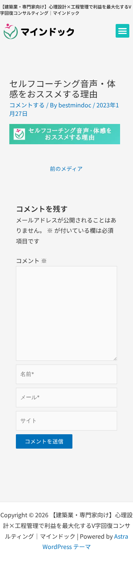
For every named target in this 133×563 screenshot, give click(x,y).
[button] (123, 31)
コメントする (27, 104)
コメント (31, 260)
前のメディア (66, 168)
